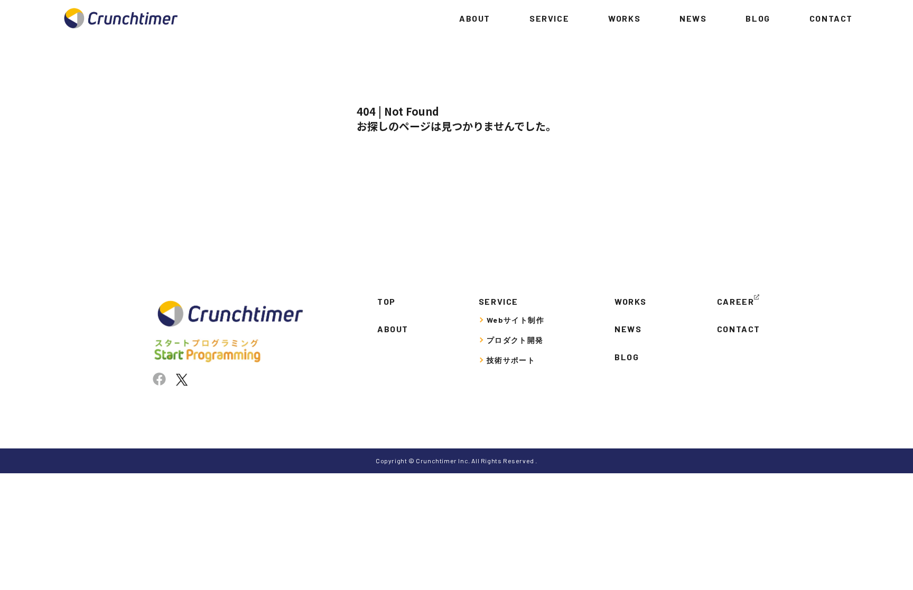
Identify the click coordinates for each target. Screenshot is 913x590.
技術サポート (511, 359)
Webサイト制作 (515, 319)
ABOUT (474, 18)
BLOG (758, 18)
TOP (386, 301)
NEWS (692, 18)
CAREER (735, 301)
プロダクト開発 (515, 339)
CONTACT (831, 18)
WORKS (624, 18)
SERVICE (549, 18)
